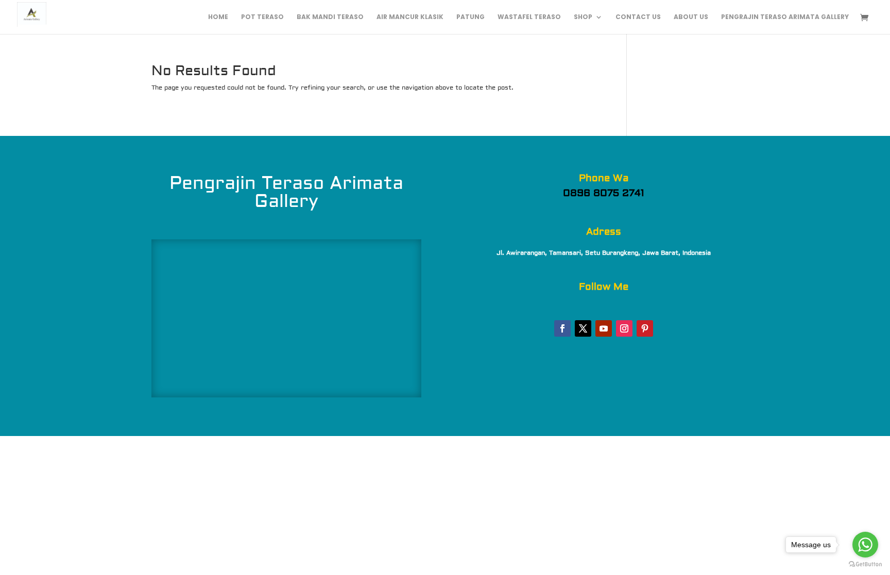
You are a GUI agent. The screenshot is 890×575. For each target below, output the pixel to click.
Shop (583, 17)
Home (218, 17)
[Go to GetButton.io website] (865, 564)
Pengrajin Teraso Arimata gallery (785, 17)
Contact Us (638, 17)
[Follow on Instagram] (624, 328)
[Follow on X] (583, 328)
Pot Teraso (262, 17)
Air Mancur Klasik (409, 17)
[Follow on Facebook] (562, 328)
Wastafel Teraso (529, 17)
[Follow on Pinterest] (645, 328)
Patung (470, 17)
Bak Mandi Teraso (330, 17)
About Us (691, 17)
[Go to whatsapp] (865, 544)
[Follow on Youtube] (603, 328)
